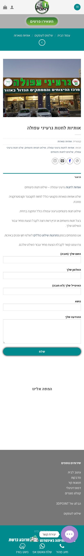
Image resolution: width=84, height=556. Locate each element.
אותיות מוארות (22, 35)
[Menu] (77, 7)
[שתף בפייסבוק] (69, 161)
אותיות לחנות (73, 187)
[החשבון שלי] (12, 7)
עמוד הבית (63, 35)
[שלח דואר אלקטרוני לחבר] (62, 161)
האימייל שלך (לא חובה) (66, 285)
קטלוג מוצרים (73, 493)
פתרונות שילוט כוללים (46, 235)
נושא (78, 301)
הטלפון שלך (73, 270)
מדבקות (76, 477)
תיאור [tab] (77, 177)
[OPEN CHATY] (69, 534)
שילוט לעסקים (72, 513)
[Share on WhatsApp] (77, 161)
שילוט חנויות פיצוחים (35, 147)
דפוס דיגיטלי (73, 488)
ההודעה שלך (73, 317)
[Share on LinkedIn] (55, 161)
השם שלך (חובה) (70, 254)
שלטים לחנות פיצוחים (62, 152)
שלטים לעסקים (44, 35)
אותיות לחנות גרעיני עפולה (60, 147)
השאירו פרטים (42, 21)
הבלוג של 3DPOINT (68, 503)
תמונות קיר (74, 483)
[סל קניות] (5, 7)
